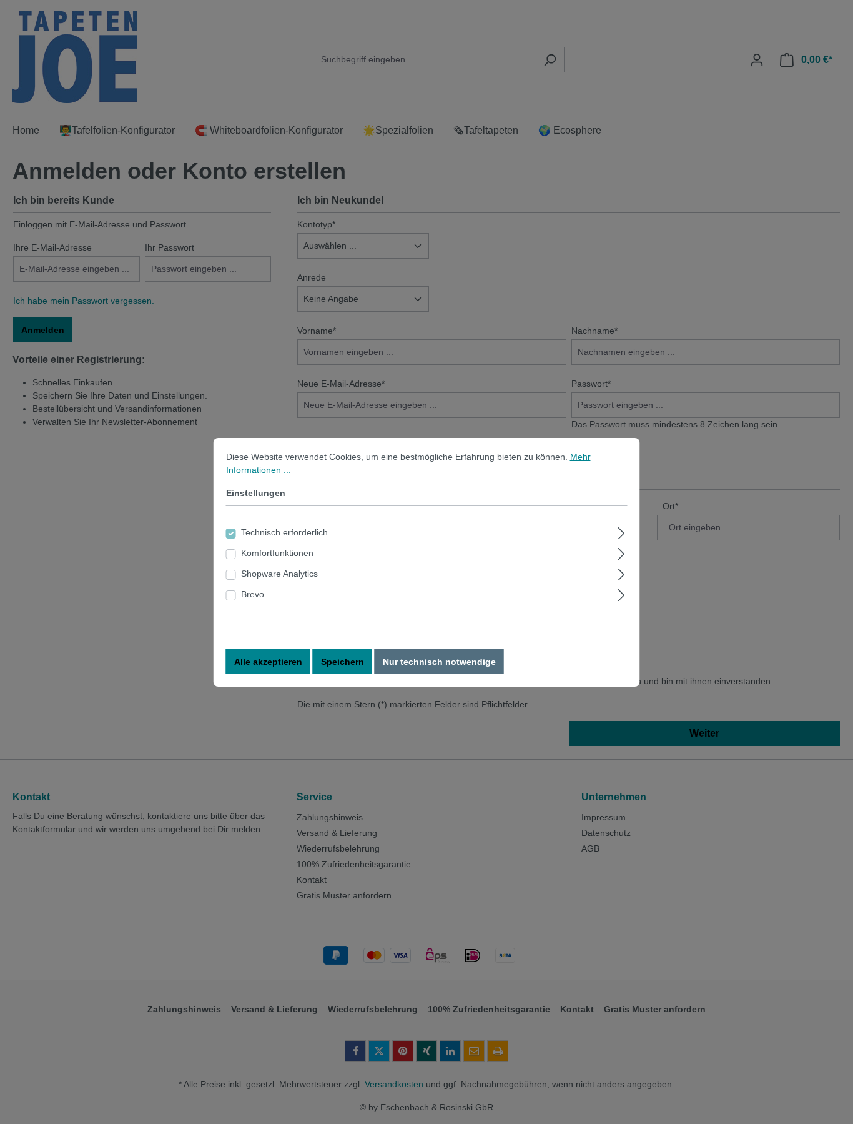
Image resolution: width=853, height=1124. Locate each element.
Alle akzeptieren (268, 662)
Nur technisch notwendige (439, 662)
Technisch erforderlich (284, 532)
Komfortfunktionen (277, 553)
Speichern (342, 662)
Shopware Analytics (279, 574)
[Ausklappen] (621, 531)
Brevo (252, 594)
